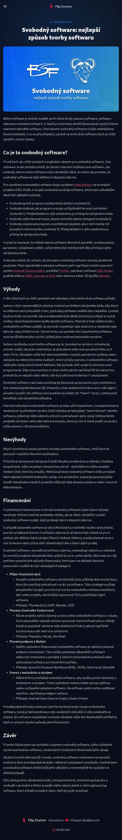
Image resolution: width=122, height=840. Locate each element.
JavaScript (63, 829)
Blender (104, 276)
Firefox (64, 271)
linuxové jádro (35, 271)
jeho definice (83, 185)
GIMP (29, 276)
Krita (52, 276)
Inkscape (40, 276)
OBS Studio (105, 271)
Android (19, 271)
